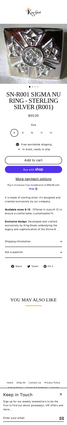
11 (41, 132)
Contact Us (35, 382)
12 (51, 132)
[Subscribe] (61, 418)
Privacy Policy (52, 382)
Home (10, 382)
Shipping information (18, 241)
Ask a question (14, 252)
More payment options (34, 179)
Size (33, 124)
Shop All (20, 382)
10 (32, 132)
